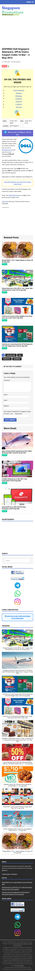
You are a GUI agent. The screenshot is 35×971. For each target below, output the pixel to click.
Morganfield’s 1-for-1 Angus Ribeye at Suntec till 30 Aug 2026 (17, 261)
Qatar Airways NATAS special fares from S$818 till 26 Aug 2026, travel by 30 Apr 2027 (17, 452)
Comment (7, 380)
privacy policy (16, 943)
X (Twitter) (18, 104)
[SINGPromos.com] (17, 11)
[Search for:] (17, 560)
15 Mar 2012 (6, 62)
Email (5, 400)
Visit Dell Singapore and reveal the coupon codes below (17, 183)
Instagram (18, 99)
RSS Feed (19, 107)
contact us (19, 945)
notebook (17, 359)
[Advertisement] (17, 31)
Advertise (14, 874)
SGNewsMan (16, 62)
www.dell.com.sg (7, 150)
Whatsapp (18, 96)
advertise (26, 943)
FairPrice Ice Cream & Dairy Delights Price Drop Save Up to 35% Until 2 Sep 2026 (17, 317)
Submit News (6, 874)
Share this (5, 201)
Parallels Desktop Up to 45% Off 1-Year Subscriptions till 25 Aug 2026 (14, 480)
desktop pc (6, 359)
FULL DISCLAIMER (19, 965)
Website (6, 406)
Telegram (19, 93)
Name (5, 394)
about (21, 943)
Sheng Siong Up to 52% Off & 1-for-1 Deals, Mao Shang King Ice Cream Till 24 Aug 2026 (17, 289)
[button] (30, 2)
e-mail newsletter (18, 90)
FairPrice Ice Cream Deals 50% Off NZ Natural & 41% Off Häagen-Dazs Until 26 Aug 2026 (17, 345)
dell (20, 355)
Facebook (19, 101)
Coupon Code (11, 355)
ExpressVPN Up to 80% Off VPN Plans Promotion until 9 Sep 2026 (14, 508)
